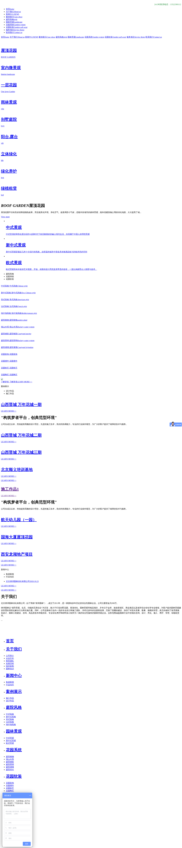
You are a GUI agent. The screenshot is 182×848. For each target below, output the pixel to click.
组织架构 (10, 666)
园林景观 (14, 22)
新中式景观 (11, 741)
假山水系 (10, 759)
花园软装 (16, 27)
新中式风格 (11, 717)
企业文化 (10, 658)
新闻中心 (12, 14)
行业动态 (10, 685)
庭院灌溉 (10, 767)
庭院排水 (10, 770)
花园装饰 (10, 783)
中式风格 (10, 714)
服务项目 (15, 30)
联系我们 (14, 32)
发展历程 (10, 663)
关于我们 (13, 12)
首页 (10, 9)
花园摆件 (10, 785)
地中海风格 (11, 725)
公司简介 (10, 656)
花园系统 (16, 25)
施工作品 (10, 698)
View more (5, 217)
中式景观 (10, 738)
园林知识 (10, 669)
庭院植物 (10, 757)
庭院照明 (10, 764)
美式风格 (10, 719)
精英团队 (10, 661)
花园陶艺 (10, 791)
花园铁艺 (10, 788)
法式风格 (10, 722)
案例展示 (14, 17)
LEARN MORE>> (8, 480)
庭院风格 (11, 19)
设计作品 (10, 701)
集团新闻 (10, 682)
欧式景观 (10, 743)
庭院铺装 (10, 762)
